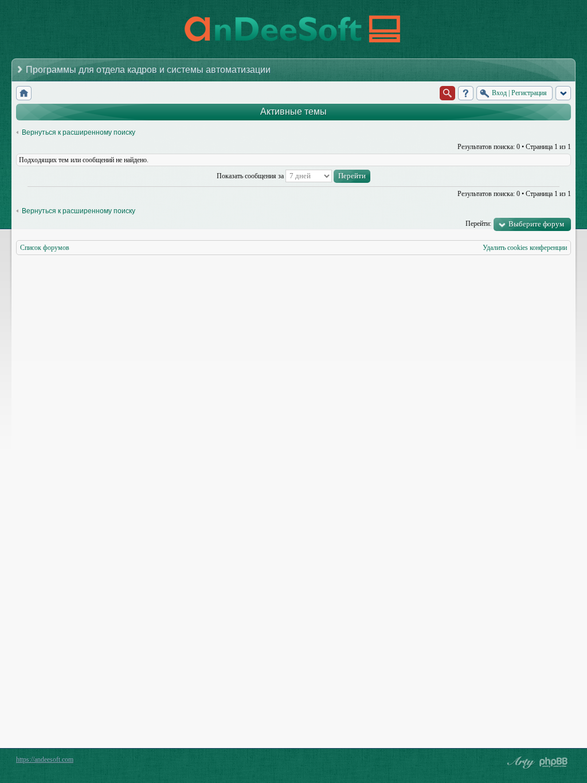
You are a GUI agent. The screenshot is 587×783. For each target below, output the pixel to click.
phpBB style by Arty (519, 762)
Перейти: (478, 224)
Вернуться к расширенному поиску (78, 132)
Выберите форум (536, 224)
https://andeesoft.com (44, 759)
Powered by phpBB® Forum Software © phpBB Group (554, 762)
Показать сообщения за (251, 176)
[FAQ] (465, 93)
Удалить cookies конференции (525, 248)
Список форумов (44, 248)
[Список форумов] (24, 93)
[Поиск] (447, 93)
